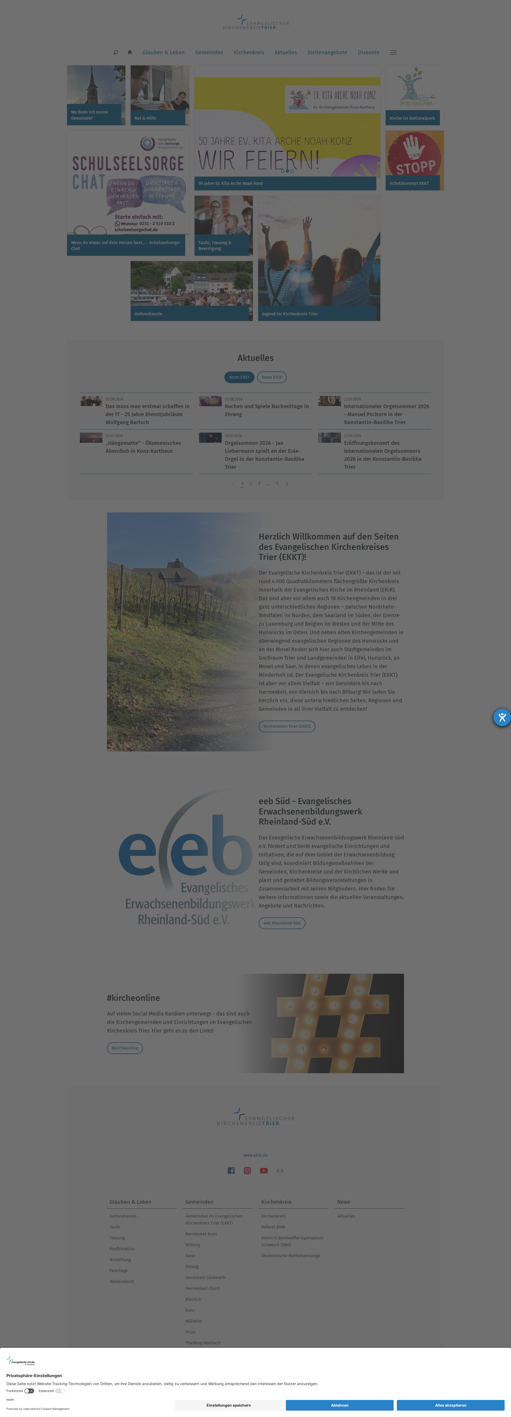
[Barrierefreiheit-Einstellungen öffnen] (502, 717)
